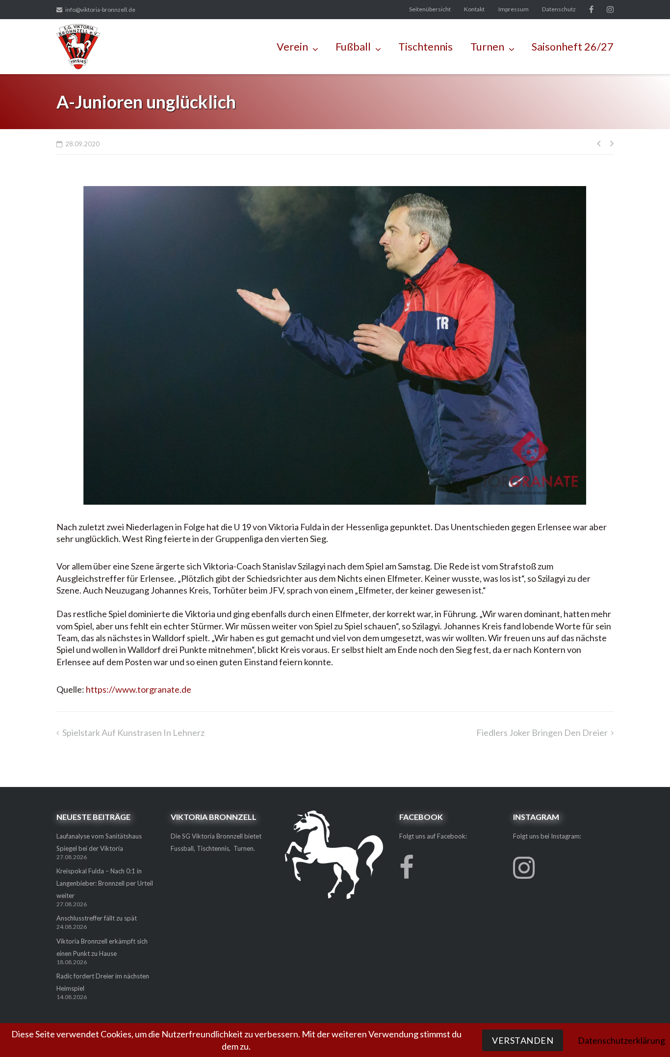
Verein (292, 46)
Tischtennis (425, 46)
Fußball (353, 46)
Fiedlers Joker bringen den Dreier (542, 732)
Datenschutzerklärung (621, 1040)
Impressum (513, 9)
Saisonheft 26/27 (573, 46)
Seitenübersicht (430, 9)
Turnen (487, 46)
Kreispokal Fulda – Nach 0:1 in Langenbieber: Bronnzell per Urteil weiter (104, 883)
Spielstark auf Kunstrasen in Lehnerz (133, 732)
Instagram (610, 9)
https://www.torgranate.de (138, 689)
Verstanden (522, 1040)
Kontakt (474, 9)
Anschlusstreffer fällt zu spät (96, 918)
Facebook (591, 9)
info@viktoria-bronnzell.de (100, 9)
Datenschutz (559, 9)
